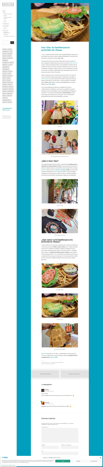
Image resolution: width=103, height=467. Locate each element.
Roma (4, 93)
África (5, 21)
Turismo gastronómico (50, 363)
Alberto (47, 389)
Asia (5, 19)
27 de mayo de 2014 (45, 362)
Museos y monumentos (7, 32)
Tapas (5, 28)
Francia (10, 71)
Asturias (4, 53)
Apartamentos (5, 51)
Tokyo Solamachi (45, 78)
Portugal (5, 91)
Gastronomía (5, 25)
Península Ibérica (8, 13)
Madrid (4, 82)
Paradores (11, 86)
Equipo (4, 10)
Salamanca (9, 93)
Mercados (6, 26)
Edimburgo (5, 64)
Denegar (78, 461)
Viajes (3, 12)
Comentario (44, 427)
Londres (8, 80)
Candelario (10, 58)
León (4, 80)
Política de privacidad (11, 465)
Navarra (10, 84)
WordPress (9, 116)
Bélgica (4, 58)
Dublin (11, 62)
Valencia (4, 102)
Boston (4, 55)
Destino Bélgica (5, 62)
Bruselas (9, 55)
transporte (9, 95)
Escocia (10, 64)
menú (44, 353)
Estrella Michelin (6, 69)
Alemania (5, 49)
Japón (42, 63)
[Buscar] (12, 42)
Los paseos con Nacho (9, 36)
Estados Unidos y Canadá (8, 18)
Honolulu (62, 169)
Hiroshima (5, 75)
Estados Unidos (6, 66)
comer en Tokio (53, 357)
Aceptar (62, 461)
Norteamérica (60, 362)
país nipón (52, 84)
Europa (5, 15)
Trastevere (5, 97)
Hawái (55, 171)
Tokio (44, 169)
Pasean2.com (8, 4)
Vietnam (9, 102)
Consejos (6, 34)
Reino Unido (10, 91)
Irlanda (10, 75)
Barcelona (10, 53)
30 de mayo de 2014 (49, 403)
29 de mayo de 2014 (49, 391)
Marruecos (10, 82)
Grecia (9, 73)
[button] (100, 457)
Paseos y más (5, 30)
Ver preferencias (93, 461)
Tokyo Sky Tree (73, 63)
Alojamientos (5, 23)
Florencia (5, 71)
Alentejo (10, 49)
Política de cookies (5, 465)
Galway (4, 73)
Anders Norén (8, 118)
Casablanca (5, 60)
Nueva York (5, 86)
